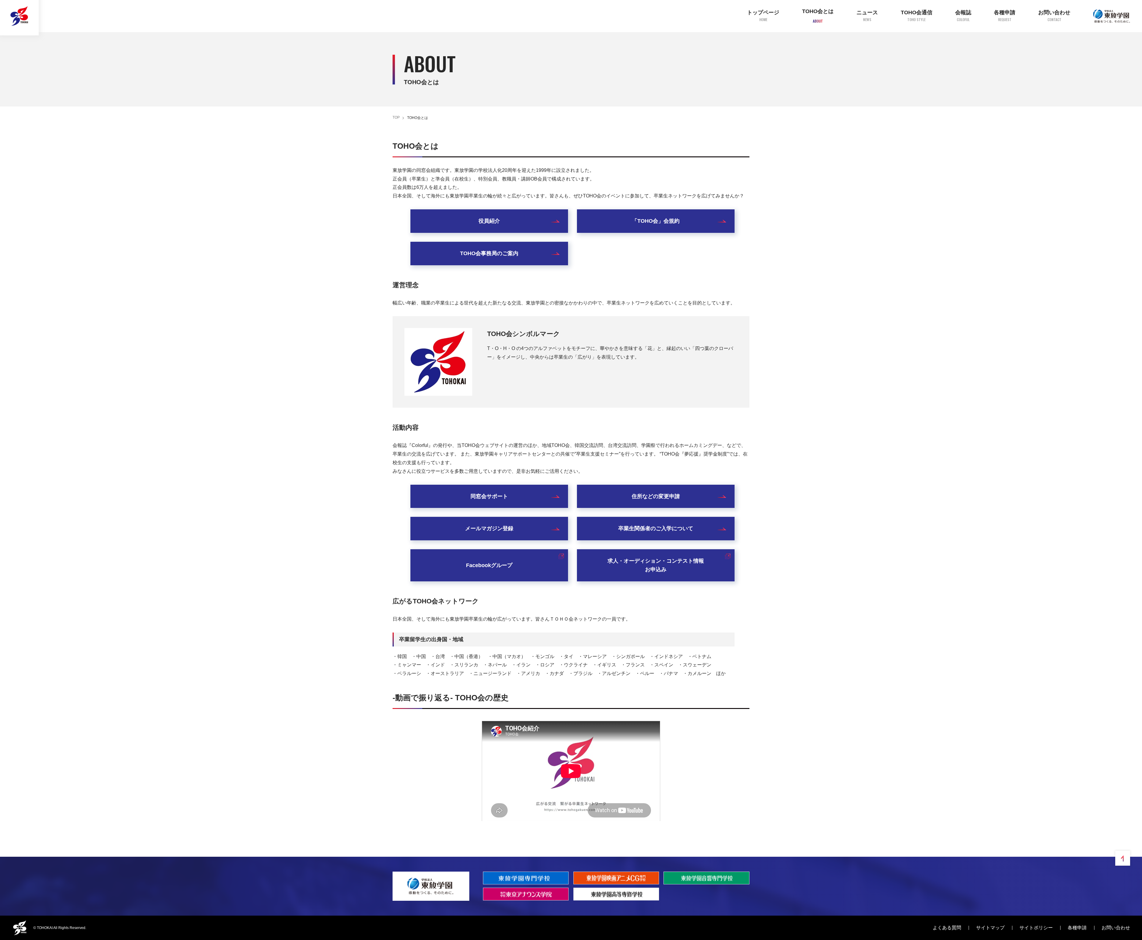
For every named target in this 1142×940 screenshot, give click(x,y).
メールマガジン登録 (489, 528)
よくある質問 (947, 927)
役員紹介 (489, 221)
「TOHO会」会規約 (656, 221)
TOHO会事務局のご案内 (489, 253)
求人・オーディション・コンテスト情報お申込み (656, 565)
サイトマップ (990, 927)
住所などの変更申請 (656, 496)
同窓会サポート (489, 496)
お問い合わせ (1116, 927)
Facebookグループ (489, 565)
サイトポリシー (1036, 927)
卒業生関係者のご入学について (655, 528)
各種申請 (1077, 927)
